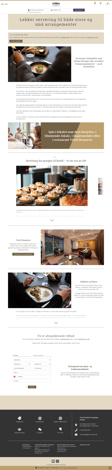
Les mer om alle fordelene (70, 467)
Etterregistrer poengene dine (42, 449)
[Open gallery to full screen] (68, 49)
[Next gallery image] (68, 64)
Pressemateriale (61, 451)
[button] (15, 376)
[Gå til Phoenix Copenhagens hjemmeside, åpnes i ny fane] (11, 405)
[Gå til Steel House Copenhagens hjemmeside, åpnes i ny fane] (92, 405)
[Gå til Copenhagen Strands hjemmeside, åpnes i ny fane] (29, 405)
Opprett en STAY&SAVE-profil (42, 446)
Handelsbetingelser (62, 449)
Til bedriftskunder (26, 446)
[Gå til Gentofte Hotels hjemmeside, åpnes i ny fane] (74, 405)
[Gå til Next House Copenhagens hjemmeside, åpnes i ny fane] (101, 405)
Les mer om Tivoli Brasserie (23, 254)
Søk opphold (79, 10)
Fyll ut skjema (15, 41)
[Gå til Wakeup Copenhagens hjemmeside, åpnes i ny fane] (83, 405)
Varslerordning (61, 448)
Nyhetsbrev (26, 444)
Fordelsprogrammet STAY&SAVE (44, 444)
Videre (32, 387)
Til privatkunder (26, 448)
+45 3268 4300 (65, 37)
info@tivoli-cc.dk (92, 37)
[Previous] (11, 64)
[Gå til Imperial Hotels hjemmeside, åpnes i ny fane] (38, 405)
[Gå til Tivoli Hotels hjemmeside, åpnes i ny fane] (56, 405)
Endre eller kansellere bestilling (34, 12)
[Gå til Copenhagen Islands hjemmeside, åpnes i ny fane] (65, 405)
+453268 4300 (65, 339)
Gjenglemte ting (85, 444)
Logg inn (37, 448)
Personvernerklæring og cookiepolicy (67, 446)
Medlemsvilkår (38, 452)
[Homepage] (56, 5)
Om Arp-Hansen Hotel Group (65, 444)
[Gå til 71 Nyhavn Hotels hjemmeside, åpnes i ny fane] (20, 405)
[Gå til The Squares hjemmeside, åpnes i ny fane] (47, 405)
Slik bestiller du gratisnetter (42, 451)
